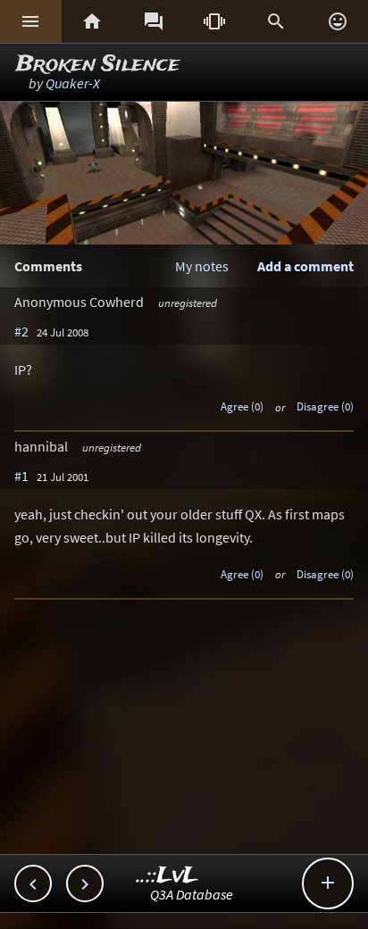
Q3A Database (191, 894)
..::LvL (167, 876)
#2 (21, 331)
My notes (202, 266)
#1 (21, 476)
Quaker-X (73, 83)
